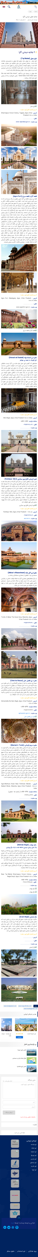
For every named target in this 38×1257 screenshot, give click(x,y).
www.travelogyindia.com (30, 1009)
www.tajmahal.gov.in (23, 122)
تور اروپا (34, 1170)
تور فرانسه (33, 1144)
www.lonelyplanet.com (10, 1006)
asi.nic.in (27, 518)
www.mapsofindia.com (24, 1006)
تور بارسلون (33, 1162)
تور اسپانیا (33, 1152)
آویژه (12, 1223)
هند (30, 12)
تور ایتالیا (34, 1148)
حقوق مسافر (10, 1251)
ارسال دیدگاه (9, 1112)
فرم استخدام (21, 1251)
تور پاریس (33, 1159)
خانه (36, 12)
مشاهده (19, 1037)
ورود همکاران (32, 1251)
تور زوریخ (33, 1155)
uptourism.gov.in (24, 713)
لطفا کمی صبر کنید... (19, 1133)
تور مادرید (33, 1166)
